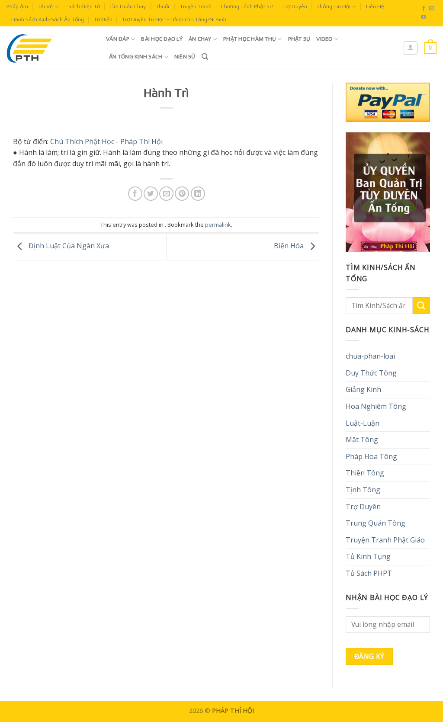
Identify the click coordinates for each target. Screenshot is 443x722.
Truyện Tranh (196, 6)
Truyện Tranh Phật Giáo (385, 540)
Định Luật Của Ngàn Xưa (68, 246)
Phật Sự (299, 38)
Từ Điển (103, 19)
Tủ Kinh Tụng (368, 556)
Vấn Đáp (117, 38)
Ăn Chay (200, 38)
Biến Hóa (289, 246)
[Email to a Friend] (166, 193)
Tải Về (45, 6)
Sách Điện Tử (84, 6)
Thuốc (163, 6)
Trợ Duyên (294, 6)
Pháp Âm (17, 6)
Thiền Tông (365, 473)
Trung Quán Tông (375, 523)
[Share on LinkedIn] (198, 193)
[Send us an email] (431, 9)
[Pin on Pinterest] (182, 193)
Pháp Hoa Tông (371, 456)
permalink (218, 224)
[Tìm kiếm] (205, 56)
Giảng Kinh (363, 389)
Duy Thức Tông (371, 373)
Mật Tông (362, 439)
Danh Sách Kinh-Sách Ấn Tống (47, 19)
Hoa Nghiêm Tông (376, 406)
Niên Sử (185, 56)
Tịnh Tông (363, 489)
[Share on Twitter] (151, 193)
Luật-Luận (362, 423)
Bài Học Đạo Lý (162, 38)
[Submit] (421, 305)
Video (324, 38)
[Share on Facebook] (135, 193)
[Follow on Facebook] (423, 9)
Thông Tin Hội (333, 6)
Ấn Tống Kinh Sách (135, 56)
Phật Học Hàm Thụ (249, 38)
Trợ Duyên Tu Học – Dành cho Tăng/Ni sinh (174, 19)
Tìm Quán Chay (127, 6)
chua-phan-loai (370, 356)
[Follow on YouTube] (423, 17)
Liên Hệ (375, 6)
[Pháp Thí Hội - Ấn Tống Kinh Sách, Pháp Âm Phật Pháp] (49, 48)
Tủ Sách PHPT (369, 573)
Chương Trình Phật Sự (247, 6)
